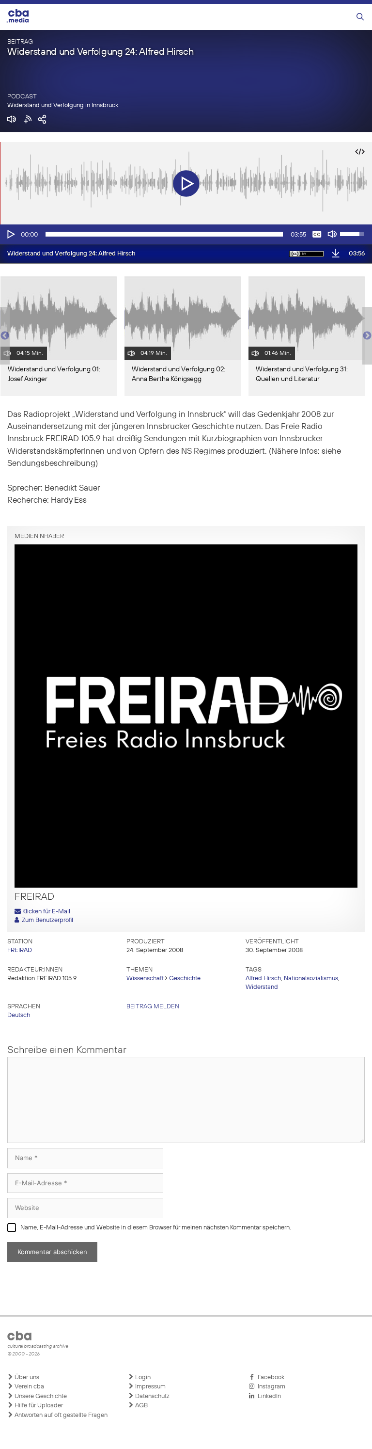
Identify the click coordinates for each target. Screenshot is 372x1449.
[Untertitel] (317, 234)
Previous (5, 336)
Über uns (26, 1377)
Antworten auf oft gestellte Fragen (60, 1415)
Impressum (150, 1387)
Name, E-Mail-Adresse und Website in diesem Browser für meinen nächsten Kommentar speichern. (155, 1228)
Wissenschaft (145, 978)
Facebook (269, 1377)
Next (367, 336)
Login (142, 1377)
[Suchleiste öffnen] (360, 17)
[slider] (164, 234)
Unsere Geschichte (40, 1396)
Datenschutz (152, 1396)
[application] (186, 234)
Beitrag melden (152, 1007)
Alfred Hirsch (263, 978)
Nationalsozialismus (311, 978)
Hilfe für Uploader (38, 1405)
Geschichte (185, 978)
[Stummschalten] (332, 234)
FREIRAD (19, 950)
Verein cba (28, 1387)
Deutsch (18, 1015)
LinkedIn (268, 1396)
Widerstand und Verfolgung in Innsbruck (62, 105)
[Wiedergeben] (10, 234)
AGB (141, 1405)
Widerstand (262, 987)
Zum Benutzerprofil (46, 920)
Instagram (270, 1387)
